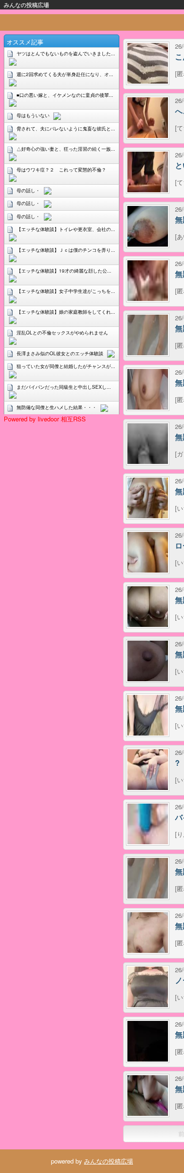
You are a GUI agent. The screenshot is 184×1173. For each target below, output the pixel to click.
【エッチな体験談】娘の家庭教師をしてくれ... (66, 311)
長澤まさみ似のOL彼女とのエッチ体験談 (60, 353)
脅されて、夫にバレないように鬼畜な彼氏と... (66, 128)
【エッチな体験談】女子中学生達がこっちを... (66, 291)
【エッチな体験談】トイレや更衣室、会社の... (66, 229)
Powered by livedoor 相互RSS (45, 418)
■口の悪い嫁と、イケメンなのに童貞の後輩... (65, 95)
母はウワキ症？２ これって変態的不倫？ (61, 169)
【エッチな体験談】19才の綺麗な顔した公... (64, 270)
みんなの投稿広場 (26, 4)
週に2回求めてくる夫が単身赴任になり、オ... (65, 74)
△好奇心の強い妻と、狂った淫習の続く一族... (66, 149)
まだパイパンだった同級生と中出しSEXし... (64, 387)
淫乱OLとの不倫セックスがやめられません (62, 332)
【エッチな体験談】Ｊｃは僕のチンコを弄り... (66, 250)
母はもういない (33, 115)
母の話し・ (28, 190)
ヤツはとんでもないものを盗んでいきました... (66, 53)
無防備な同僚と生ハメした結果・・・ (57, 407)
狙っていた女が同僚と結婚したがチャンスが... (66, 366)
